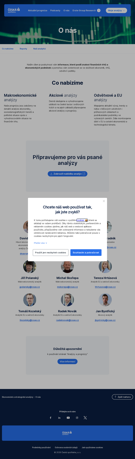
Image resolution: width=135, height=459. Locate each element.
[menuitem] (37, 10)
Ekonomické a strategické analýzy (17, 397)
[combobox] (116, 10)
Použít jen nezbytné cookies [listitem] (50, 252)
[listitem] (104, 201)
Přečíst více (39, 243)
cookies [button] (81, 220)
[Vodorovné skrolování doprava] (98, 10)
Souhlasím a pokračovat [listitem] (86, 252)
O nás (38, 397)
